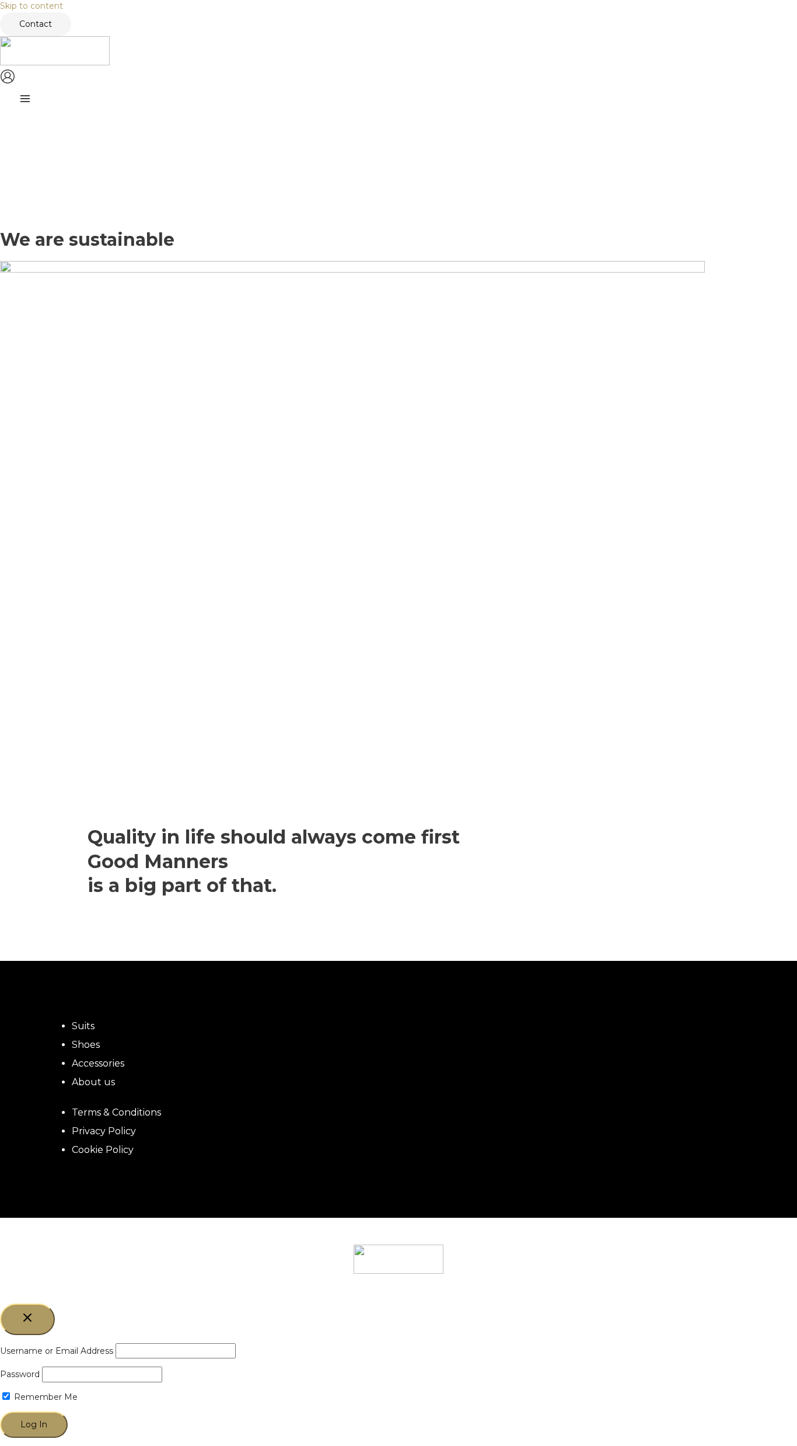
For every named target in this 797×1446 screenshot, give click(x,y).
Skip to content (31, 6)
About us (93, 1082)
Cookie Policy (103, 1149)
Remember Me (45, 1397)
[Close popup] (27, 1319)
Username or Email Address (56, 1351)
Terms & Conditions (116, 1112)
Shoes (86, 1044)
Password (20, 1374)
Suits (83, 1026)
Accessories (98, 1063)
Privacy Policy (104, 1131)
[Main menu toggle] (25, 100)
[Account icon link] (7, 78)
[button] (35, 24)
